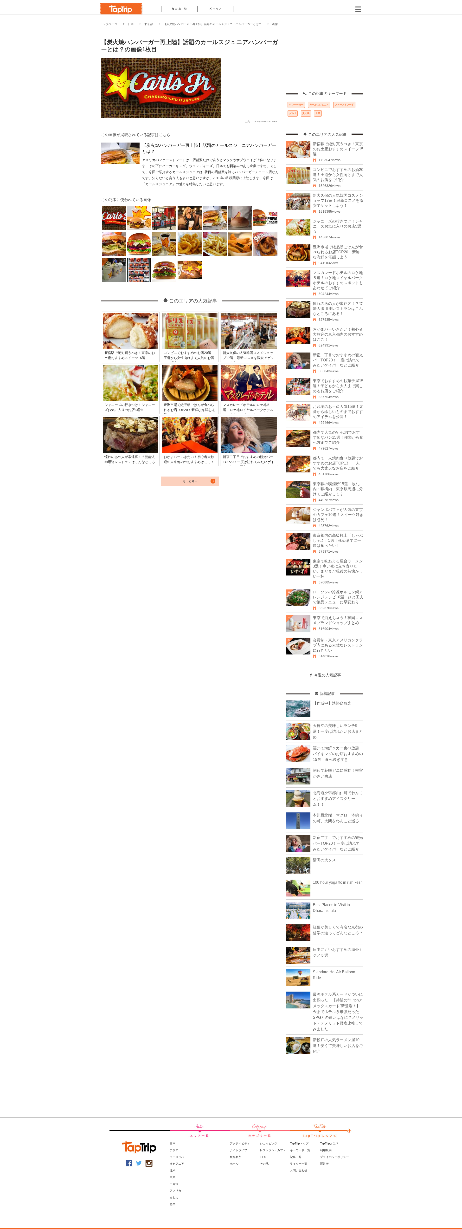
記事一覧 (181, 9)
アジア (174, 1150)
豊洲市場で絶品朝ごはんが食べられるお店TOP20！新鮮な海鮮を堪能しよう (338, 252)
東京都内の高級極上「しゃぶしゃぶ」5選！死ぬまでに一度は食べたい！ (338, 540)
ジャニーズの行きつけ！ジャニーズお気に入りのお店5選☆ (338, 226)
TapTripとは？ (329, 1143)
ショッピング (268, 1143)
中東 (172, 1177)
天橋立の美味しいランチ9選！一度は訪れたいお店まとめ (338, 731)
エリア (217, 9)
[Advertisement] (324, 61)
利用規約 (326, 1150)
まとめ (174, 1197)
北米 (172, 1170)
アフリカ (175, 1190)
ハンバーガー (296, 104)
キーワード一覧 (300, 1150)
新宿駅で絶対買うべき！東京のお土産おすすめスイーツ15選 (338, 149)
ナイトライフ (238, 1150)
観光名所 (235, 1157)
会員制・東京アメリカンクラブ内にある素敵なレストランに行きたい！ (338, 645)
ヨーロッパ (177, 1157)
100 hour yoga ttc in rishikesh (338, 882)
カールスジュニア (319, 104)
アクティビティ (240, 1143)
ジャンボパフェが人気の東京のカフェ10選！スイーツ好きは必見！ (338, 515)
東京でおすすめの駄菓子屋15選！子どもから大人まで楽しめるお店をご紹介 (338, 386)
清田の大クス (324, 860)
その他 (264, 1163)
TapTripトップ (299, 1143)
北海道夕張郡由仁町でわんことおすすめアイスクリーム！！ (338, 798)
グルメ (292, 113)
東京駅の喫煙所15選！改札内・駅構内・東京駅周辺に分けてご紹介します (338, 489)
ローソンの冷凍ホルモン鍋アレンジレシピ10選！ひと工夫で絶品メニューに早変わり (338, 597)
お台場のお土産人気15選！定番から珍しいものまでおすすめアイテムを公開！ (338, 412)
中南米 (174, 1184)
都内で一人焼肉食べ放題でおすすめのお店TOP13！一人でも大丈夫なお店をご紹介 (338, 463)
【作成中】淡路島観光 (332, 703)
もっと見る (190, 481)
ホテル (234, 1163)
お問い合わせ (298, 1170)
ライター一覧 (298, 1163)
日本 (131, 24)
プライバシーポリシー (334, 1157)
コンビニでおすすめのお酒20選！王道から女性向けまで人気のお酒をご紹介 (338, 175)
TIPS (263, 1157)
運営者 (324, 1163)
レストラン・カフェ (273, 1150)
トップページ (108, 24)
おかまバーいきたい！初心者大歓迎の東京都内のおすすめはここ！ (338, 334)
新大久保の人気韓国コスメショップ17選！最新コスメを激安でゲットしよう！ (338, 200)
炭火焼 (305, 113)
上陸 (317, 113)
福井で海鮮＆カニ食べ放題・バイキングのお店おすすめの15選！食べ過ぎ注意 (338, 754)
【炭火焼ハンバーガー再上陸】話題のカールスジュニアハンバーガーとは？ (212, 24)
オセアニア (177, 1163)
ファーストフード (344, 104)
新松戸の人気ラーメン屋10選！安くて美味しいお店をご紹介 (338, 1045)
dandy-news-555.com (265, 121)
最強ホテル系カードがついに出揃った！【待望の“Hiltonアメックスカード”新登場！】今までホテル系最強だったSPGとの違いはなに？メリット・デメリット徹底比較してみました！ (338, 1011)
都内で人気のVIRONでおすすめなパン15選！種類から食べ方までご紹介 (338, 437)
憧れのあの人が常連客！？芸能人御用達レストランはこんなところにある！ (338, 308)
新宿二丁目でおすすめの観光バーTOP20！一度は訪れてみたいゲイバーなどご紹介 (338, 360)
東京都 (148, 24)
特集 (172, 1204)
